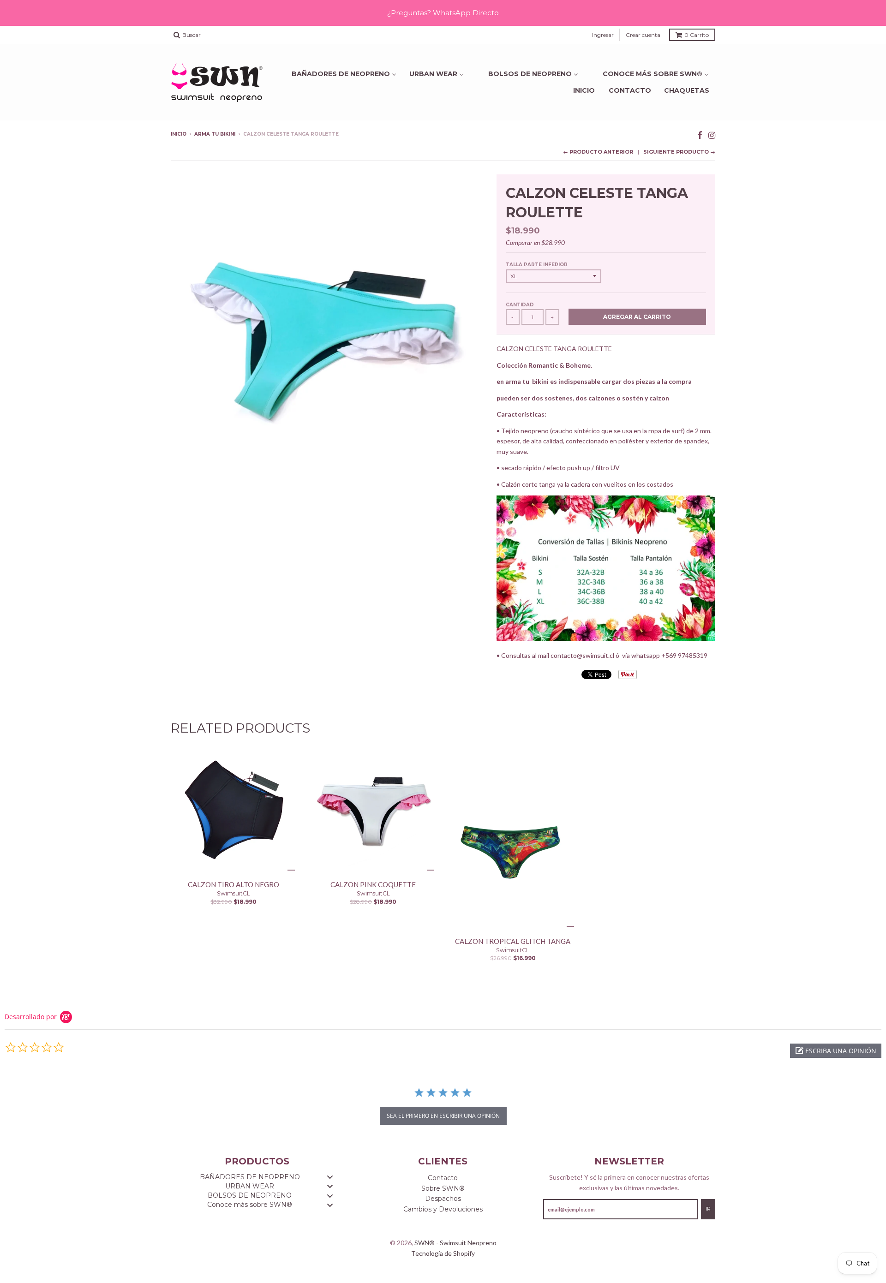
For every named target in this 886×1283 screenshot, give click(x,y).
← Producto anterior (598, 152)
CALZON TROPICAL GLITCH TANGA (512, 941)
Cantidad (520, 305)
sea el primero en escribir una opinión (443, 1116)
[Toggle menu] (330, 1177)
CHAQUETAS (686, 90)
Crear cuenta (643, 34)
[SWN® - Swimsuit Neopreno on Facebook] (699, 135)
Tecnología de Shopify (443, 1253)
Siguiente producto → (679, 152)
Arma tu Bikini (214, 134)
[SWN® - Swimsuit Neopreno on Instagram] (711, 135)
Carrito (696, 34)
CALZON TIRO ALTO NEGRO (233, 884)
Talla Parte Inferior (537, 265)
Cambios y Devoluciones (443, 1209)
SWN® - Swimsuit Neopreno (455, 1243)
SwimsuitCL (233, 893)
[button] (835, 1051)
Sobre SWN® (443, 1188)
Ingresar (603, 34)
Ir (708, 1208)
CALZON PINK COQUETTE (373, 884)
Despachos (443, 1198)
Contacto (630, 90)
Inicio (584, 90)
